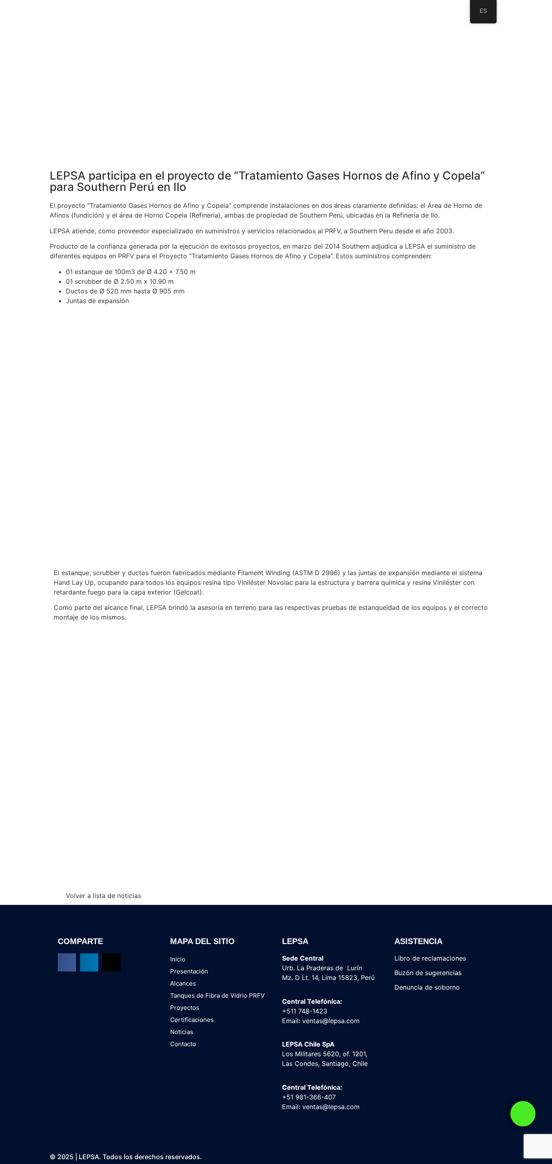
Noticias (181, 1032)
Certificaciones (192, 1020)
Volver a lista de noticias (103, 896)
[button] (67, 962)
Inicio (177, 959)
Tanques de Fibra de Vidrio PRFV (217, 995)
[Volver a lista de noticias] (55, 895)
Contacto (183, 1044)
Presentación (189, 971)
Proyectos (184, 1007)
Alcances (183, 983)
